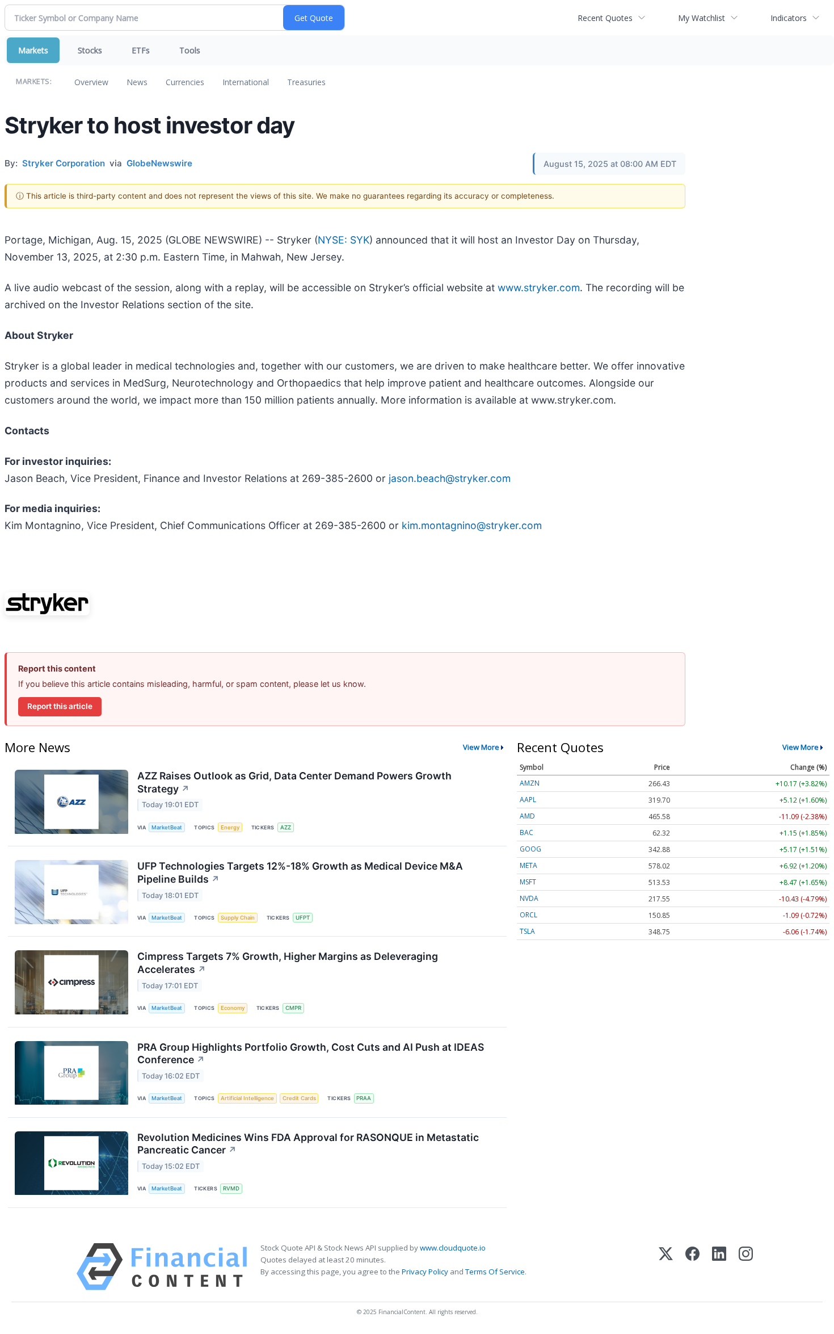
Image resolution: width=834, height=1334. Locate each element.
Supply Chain (238, 917)
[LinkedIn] (719, 1266)
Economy (233, 1008)
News (137, 82)
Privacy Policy (425, 1271)
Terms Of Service (495, 1271)
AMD (527, 816)
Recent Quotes (605, 17)
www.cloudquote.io (453, 1248)
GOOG (530, 849)
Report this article (59, 706)
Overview (91, 82)
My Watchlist (701, 17)
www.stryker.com (539, 287)
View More (481, 747)
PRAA (363, 1098)
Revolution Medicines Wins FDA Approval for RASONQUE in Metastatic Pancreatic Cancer (308, 1143)
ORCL (528, 915)
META (528, 865)
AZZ (285, 827)
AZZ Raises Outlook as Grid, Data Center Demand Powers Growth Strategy (294, 782)
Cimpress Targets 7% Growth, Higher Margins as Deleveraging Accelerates (287, 962)
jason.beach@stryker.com (450, 478)
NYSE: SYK (343, 240)
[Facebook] (692, 1266)
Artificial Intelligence (247, 1098)
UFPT (303, 917)
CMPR (293, 1008)
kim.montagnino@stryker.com (472, 525)
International (245, 82)
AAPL (528, 799)
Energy (230, 827)
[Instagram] (745, 1266)
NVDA (529, 898)
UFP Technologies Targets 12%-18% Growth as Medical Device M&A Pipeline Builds (300, 872)
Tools (189, 50)
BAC (526, 832)
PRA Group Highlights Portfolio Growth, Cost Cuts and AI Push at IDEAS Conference (310, 1053)
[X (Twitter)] (665, 1266)
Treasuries (306, 82)
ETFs (141, 50)
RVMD (231, 1188)
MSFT (528, 882)
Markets (33, 50)
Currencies (185, 82)
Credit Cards (299, 1098)
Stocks (90, 50)
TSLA (527, 931)
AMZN (530, 783)
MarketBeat (166, 827)
